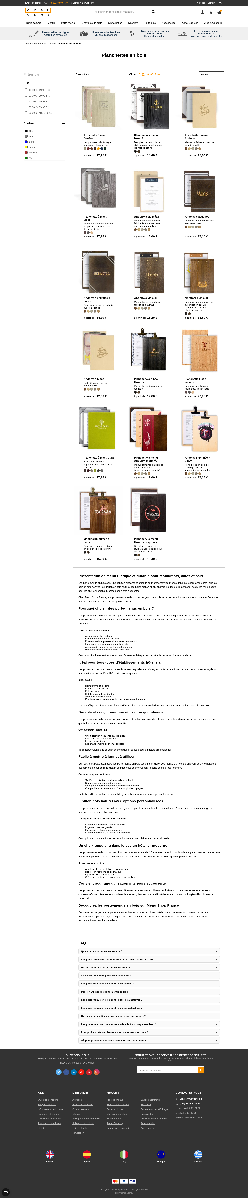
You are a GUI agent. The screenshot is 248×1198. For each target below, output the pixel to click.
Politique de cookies (83, 1123)
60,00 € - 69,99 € (39, 107)
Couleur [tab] (29, 123)
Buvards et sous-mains (119, 1128)
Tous (157, 74)
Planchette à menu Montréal (146, 137)
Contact (211, 3)
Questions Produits (48, 1099)
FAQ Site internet (47, 1104)
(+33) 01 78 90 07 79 (57, 3)
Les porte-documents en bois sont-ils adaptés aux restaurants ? (118, 959)
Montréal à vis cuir (196, 298)
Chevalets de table (92, 22)
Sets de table (114, 1118)
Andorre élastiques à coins (97, 300)
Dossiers (133, 22)
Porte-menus (68, 22)
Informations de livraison (51, 1109)
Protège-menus (115, 1099)
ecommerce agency (124, 1193)
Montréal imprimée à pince (96, 541)
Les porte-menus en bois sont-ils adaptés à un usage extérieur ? (118, 1024)
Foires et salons (80, 1128)
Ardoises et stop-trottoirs (154, 1118)
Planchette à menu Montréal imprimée (146, 541)
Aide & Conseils (213, 22)
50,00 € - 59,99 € (39, 101)
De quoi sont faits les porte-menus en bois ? (107, 967)
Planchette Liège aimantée (195, 380)
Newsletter (78, 1132)
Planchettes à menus (45, 43)
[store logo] (38, 12)
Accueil (27, 43)
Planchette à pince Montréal (146, 380)
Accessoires (169, 22)
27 (143, 74)
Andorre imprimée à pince (197, 459)
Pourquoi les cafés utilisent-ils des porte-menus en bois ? (114, 1032)
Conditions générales (49, 1118)
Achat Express (190, 22)
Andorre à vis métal (146, 216)
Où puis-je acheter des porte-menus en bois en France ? (113, 1040)
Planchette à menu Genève (95, 137)
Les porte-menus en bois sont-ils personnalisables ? (111, 1008)
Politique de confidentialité (86, 1118)
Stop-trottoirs (148, 1123)
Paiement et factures (49, 1114)
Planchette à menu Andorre (197, 137)
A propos (201, 3)
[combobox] (124, 12)
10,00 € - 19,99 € (39, 90)
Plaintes (42, 1128)
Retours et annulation (49, 1123)
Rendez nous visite (82, 1104)
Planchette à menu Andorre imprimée (146, 459)
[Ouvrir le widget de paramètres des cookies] (6, 1192)
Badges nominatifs (150, 1099)
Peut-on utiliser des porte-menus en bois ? (106, 991)
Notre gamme (33, 22)
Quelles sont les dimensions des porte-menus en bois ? (113, 1016)
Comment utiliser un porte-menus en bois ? (106, 975)
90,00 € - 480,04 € (40, 113)
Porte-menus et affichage (154, 1109)
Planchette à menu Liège (95, 218)
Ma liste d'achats (211, 12)
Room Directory (115, 1123)
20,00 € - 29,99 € (39, 95)
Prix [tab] (26, 83)
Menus (51, 22)
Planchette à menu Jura (99, 457)
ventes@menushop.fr (83, 3)
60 (151, 74)
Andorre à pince (94, 379)
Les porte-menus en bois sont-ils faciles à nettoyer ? (111, 999)
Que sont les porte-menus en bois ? (102, 951)
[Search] (153, 12)
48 (147, 74)
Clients (76, 1114)
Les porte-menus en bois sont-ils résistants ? (107, 983)
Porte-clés (150, 22)
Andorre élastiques (197, 216)
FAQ (219, 3)
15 (138, 74)
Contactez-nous (80, 1109)
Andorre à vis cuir (145, 298)
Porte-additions (115, 1109)
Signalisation (115, 22)
